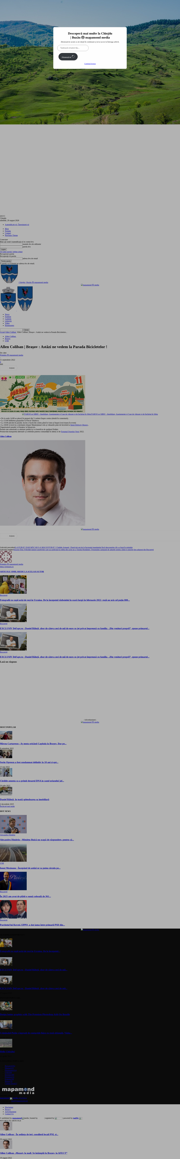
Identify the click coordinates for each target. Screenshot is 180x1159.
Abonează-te (66, 57)
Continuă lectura (90, 64)
